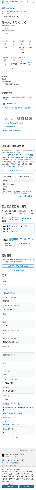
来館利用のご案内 (26, 219)
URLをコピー (12, 119)
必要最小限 (9, 487)
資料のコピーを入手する (9, 466)
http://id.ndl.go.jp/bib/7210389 (14, 424)
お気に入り (5, 119)
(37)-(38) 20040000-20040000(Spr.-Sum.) (18, 12)
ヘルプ (13, 166)
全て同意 (27, 487)
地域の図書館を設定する (17, 170)
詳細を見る (29, 63)
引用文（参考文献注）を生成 (14, 123)
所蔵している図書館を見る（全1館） (18, 108)
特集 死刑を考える (9, 293)
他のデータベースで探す (12, 130)
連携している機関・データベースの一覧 (19, 155)
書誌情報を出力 (10, 126)
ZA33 (4, 366)
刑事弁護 (9, 8)
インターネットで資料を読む (10, 463)
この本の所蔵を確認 (24, 196)
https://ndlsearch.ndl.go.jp (12, 413)
